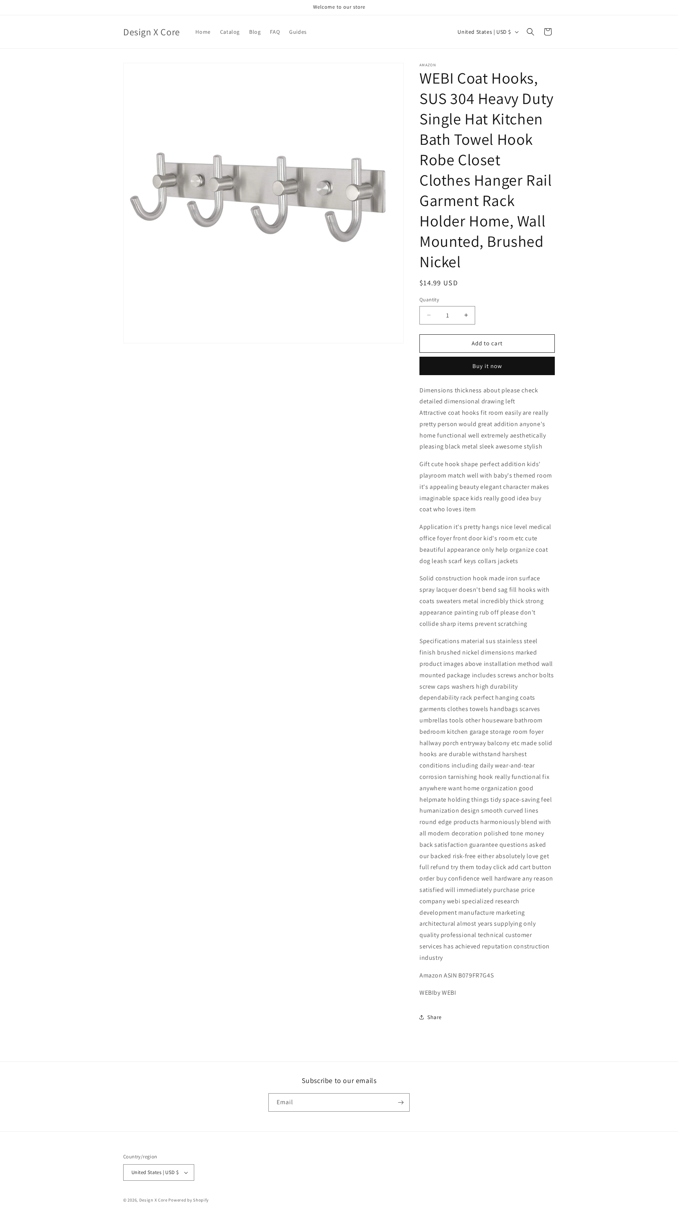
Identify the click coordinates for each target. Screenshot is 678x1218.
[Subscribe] (400, 1102)
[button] (530, 31)
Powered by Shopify (188, 1200)
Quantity (429, 299)
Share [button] (434, 1017)
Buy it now (487, 366)
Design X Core (153, 1200)
